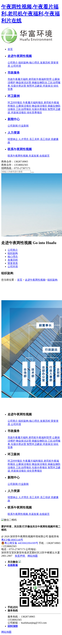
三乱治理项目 (24, 109)
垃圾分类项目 (40, 109)
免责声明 (20, 556)
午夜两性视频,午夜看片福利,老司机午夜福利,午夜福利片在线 (30, 13)
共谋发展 (34, 155)
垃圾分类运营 (19, 85)
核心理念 (34, 62)
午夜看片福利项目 (33, 102)
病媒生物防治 (40, 82)
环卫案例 (14, 96)
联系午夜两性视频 (20, 149)
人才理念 (23, 139)
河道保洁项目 (19, 112)
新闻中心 (14, 119)
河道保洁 (48, 85)
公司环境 (16, 66)
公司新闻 (13, 125)
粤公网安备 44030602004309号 (21, 543)
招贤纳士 (13, 139)
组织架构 (23, 62)
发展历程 (45, 62)
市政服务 (14, 72)
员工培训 (45, 139)
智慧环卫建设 (35, 85)
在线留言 (44, 155)
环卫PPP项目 (15, 102)
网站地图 (33, 556)
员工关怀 (34, 139)
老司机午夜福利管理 (40, 79)
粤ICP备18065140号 (12, 539)
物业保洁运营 (24, 82)
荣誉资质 (13, 263)
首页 (10, 49)
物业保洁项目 (40, 105)
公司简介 (13, 62)
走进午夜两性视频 (20, 56)
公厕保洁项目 (24, 105)
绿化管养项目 (34, 112)
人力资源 (14, 132)
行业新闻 (23, 125)
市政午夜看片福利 (18, 79)
